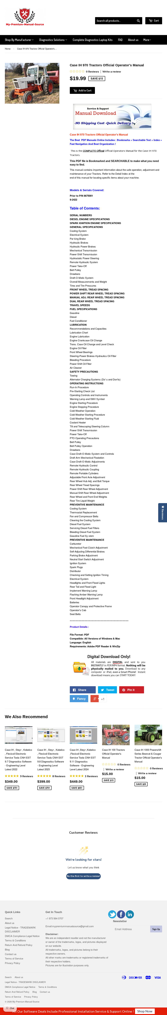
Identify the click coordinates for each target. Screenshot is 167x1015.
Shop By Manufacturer (18, 40)
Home (7, 48)
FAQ (120, 40)
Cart (156, 20)
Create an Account (153, 12)
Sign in (135, 12)
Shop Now (144, 1011)
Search (9, 918)
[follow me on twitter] (112, 917)
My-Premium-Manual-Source (25, 1001)
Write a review (111, 71)
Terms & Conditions (15, 940)
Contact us (10, 954)
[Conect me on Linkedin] (130, 917)
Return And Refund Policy (18, 945)
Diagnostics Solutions (52, 40)
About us (133, 40)
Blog (7, 949)
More (146, 40)
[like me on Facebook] (121, 917)
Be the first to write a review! (83, 876)
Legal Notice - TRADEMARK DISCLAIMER (25, 982)
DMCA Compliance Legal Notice (22, 936)
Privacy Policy (12, 963)
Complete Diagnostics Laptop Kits (93, 40)
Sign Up (156, 929)
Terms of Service (14, 958)
